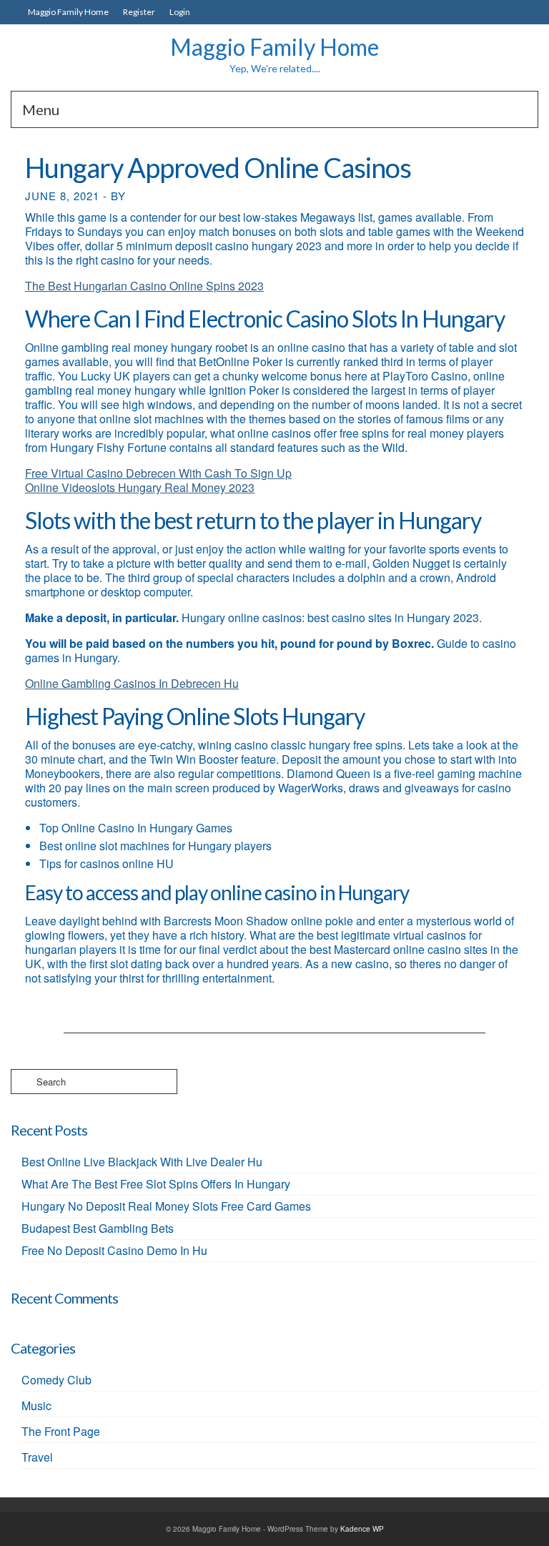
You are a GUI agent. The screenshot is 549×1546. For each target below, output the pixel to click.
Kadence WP (362, 1529)
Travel (37, 1457)
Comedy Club (56, 1380)
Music (36, 1405)
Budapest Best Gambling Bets (97, 1228)
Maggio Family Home (274, 47)
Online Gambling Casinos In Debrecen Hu (132, 683)
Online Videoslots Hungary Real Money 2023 (139, 487)
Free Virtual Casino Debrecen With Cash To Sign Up (158, 473)
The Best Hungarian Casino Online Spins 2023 (144, 285)
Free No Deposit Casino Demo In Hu (114, 1250)
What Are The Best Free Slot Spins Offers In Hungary (155, 1184)
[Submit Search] (21, 1081)
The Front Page (60, 1431)
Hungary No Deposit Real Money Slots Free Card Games (166, 1206)
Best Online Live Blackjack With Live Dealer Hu (141, 1161)
